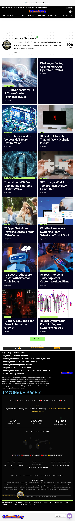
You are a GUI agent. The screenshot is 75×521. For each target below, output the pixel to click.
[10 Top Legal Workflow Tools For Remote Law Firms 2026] (55, 165)
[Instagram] (10, 392)
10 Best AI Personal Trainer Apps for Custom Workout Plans (54, 278)
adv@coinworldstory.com (37, 467)
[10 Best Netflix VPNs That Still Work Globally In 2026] (55, 119)
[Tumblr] (21, 392)
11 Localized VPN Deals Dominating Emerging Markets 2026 (18, 185)
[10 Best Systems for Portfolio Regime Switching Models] (55, 303)
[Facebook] (3, 392)
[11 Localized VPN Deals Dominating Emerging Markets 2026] (19, 165)
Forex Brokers (9, 86)
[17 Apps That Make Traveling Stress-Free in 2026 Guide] (19, 211)
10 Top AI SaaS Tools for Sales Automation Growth (19, 324)
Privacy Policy (29, 7)
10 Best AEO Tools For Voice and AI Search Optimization (18, 139)
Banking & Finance (10, 271)
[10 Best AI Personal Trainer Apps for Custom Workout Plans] (55, 257)
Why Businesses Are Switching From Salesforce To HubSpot (54, 232)
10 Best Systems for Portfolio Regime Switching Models (52, 324)
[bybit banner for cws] (37, 348)
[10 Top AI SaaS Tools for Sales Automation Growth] (19, 303)
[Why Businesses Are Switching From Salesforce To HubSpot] (55, 211)
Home (3, 34)
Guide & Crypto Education (49, 317)
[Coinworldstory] (37, 12)
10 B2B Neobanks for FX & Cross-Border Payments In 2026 (19, 93)
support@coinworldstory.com (14, 467)
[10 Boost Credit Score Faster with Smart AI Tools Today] (19, 257)
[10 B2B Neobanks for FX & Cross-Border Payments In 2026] (19, 72)
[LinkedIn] (18, 392)
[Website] (19, 52)
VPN (42, 132)
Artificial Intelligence (48, 271)
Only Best (44, 178)
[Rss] (36, 392)
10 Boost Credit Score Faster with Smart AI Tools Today (18, 278)
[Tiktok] (40, 392)
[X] (7, 392)
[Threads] (28, 392)
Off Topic (8, 132)
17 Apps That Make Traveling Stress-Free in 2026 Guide (19, 232)
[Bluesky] (32, 392)
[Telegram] (24, 392)
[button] (69, 8)
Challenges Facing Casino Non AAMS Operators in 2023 (51, 66)
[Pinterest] (14, 392)
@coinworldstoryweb (60, 465)
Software (8, 224)
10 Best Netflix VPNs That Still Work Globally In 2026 (54, 139)
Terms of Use (42, 7)
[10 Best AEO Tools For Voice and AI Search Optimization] (19, 119)
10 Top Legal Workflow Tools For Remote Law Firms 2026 (54, 185)
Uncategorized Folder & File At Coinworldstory (14, 178)
